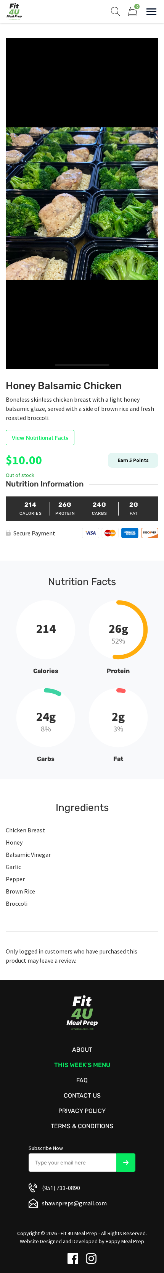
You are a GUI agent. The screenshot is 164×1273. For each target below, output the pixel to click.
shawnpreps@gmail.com (74, 1203)
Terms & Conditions (82, 1126)
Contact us (82, 1095)
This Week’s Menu (82, 1065)
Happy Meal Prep (125, 1241)
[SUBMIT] (125, 1162)
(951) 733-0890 (61, 1188)
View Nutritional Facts (40, 438)
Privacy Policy (82, 1110)
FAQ (82, 1080)
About (82, 1049)
